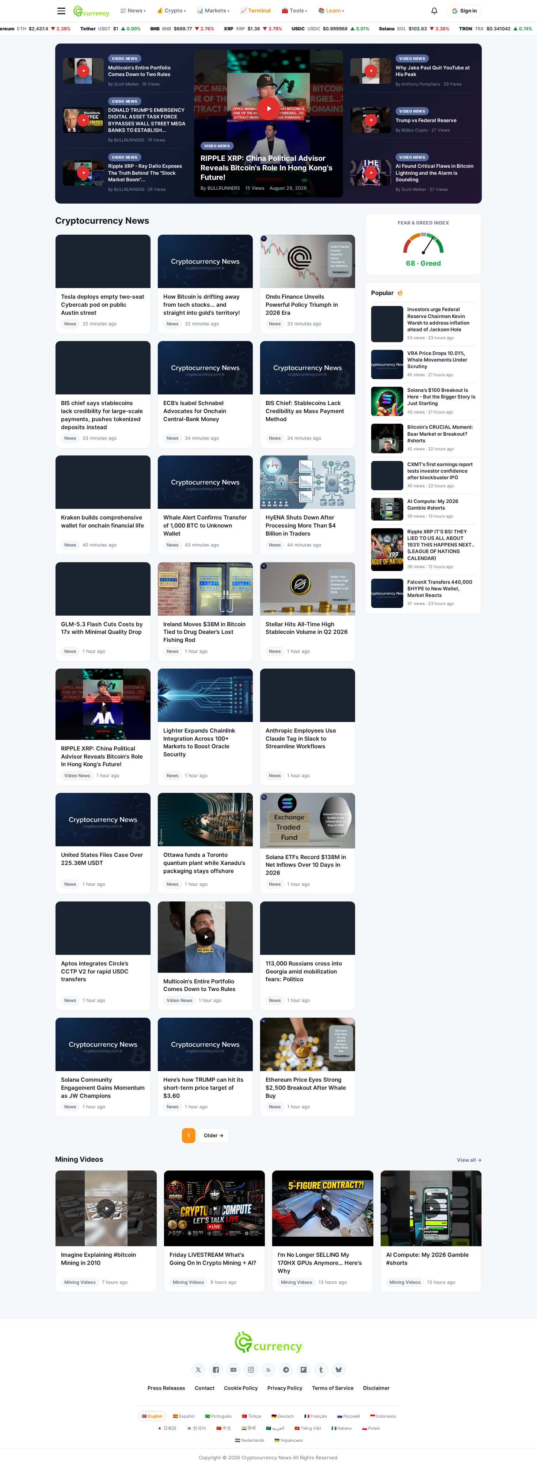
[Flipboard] (304, 1370)
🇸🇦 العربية (275, 1428)
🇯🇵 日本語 (166, 1428)
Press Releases (166, 1388)
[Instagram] (251, 1370)
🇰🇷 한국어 (196, 1428)
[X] (198, 1370)
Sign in (468, 11)
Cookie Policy (241, 1388)
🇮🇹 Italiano (341, 1428)
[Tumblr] (321, 1370)
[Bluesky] (339, 1370)
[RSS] (268, 1370)
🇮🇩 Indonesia (383, 1416)
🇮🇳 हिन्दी (248, 1428)
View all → (469, 1160)
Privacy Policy (284, 1388)
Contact (204, 1388)
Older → (214, 1135)
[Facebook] (216, 1370)
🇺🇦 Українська (288, 1440)
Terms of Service (333, 1388)
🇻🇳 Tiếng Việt (307, 1428)
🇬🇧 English (152, 1416)
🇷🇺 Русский (348, 1416)
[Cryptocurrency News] (91, 11)
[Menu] (61, 10)
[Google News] (233, 1370)
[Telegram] (286, 1370)
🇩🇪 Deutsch (282, 1416)
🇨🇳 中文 (223, 1428)
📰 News (133, 10)
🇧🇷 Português (218, 1416)
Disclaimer (376, 1388)
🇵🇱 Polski (371, 1428)
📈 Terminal (255, 10)
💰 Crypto (171, 10)
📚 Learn (331, 10)
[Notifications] (434, 11)
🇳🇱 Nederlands (249, 1440)
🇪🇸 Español (184, 1416)
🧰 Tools (294, 10)
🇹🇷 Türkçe (251, 1416)
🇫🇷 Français (315, 1416)
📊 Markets (213, 10)
